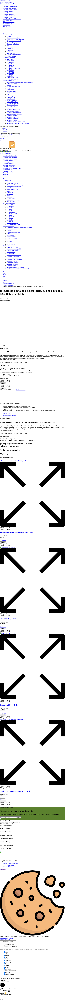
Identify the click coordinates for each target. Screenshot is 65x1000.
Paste (8, 94)
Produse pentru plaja (12, 77)
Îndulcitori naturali (12, 92)
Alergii (8, 45)
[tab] (34, 413)
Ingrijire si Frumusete (9, 57)
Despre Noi (5, 128)
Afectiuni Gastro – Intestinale (11, 9)
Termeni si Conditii (8, 865)
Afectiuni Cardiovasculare (10, 6)
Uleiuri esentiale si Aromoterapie (15, 39)
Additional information (9, 415)
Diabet (8, 12)
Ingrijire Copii (10, 63)
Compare (3, 383)
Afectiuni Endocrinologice (14, 112)
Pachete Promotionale (8, 23)
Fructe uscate (10, 89)
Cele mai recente (7, 26)
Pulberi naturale (11, 99)
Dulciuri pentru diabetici (13, 86)
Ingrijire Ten (10, 76)
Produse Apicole (11, 96)
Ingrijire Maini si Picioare (13, 68)
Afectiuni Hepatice (8, 11)
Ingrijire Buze (10, 62)
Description (6, 413)
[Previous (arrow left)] (0, 999)
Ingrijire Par (10, 74)
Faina (8, 88)
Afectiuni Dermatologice (10, 8)
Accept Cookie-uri (5, 939)
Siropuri (9, 36)
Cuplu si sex (10, 48)
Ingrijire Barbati (11, 60)
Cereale (9, 85)
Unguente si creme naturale (14, 41)
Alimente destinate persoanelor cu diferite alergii (19, 82)
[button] (5, 380)
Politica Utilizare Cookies (10, 866)
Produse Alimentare (8, 80)
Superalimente (10, 42)
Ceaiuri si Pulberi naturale (14, 54)
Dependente (10, 50)
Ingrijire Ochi (10, 70)
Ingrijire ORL (10, 73)
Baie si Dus (10, 59)
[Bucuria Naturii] (5, 0)
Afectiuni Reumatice (8, 17)
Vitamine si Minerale (8, 22)
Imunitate (9, 51)
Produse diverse (11, 97)
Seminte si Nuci (11, 106)
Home (5, 280)
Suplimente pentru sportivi (14, 103)
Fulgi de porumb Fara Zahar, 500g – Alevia (15, 791)
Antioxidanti (10, 47)
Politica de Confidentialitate (10, 863)
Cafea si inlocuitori (12, 83)
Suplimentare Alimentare (10, 100)
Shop (4, 33)
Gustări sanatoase (11, 91)
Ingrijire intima (11, 67)
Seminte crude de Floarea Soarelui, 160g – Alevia (17, 532)
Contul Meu (5, 129)
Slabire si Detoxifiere (12, 102)
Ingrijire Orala (10, 71)
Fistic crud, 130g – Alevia (9, 705)
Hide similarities (9, 944)
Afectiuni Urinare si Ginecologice (12, 19)
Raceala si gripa (11, 53)
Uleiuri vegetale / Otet (13, 44)
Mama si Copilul (7, 20)
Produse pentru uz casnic (13, 79)
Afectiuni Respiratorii (9, 16)
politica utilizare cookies (6, 938)
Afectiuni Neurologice (9, 14)
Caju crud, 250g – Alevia (8, 619)
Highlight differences (11, 946)
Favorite (5, 131)
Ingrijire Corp (10, 65)
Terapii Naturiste (7, 35)
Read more (3, 540)
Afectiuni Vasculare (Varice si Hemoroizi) (18, 123)
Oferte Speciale (6, 25)
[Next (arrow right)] (2, 999)
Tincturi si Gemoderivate (13, 38)
